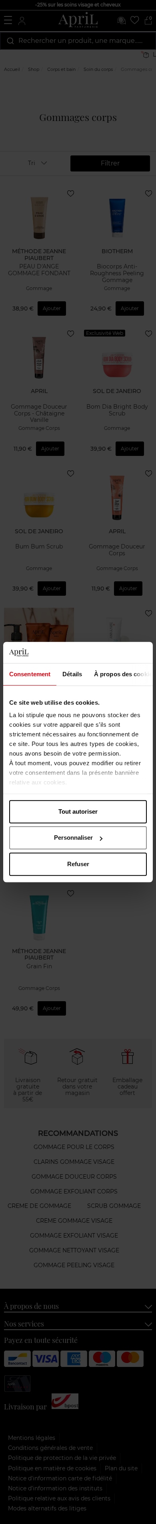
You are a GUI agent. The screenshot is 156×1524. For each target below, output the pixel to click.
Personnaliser (73, 837)
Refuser (78, 864)
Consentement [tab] (29, 674)
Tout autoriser (78, 811)
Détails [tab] (72, 674)
